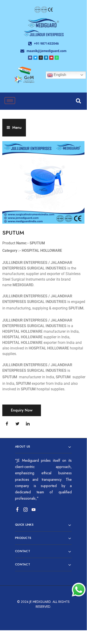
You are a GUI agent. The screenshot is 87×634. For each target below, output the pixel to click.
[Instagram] (41, 58)
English (59, 75)
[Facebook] (30, 58)
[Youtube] (51, 58)
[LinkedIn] (27, 424)
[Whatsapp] (57, 58)
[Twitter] (17, 424)
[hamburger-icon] (10, 100)
